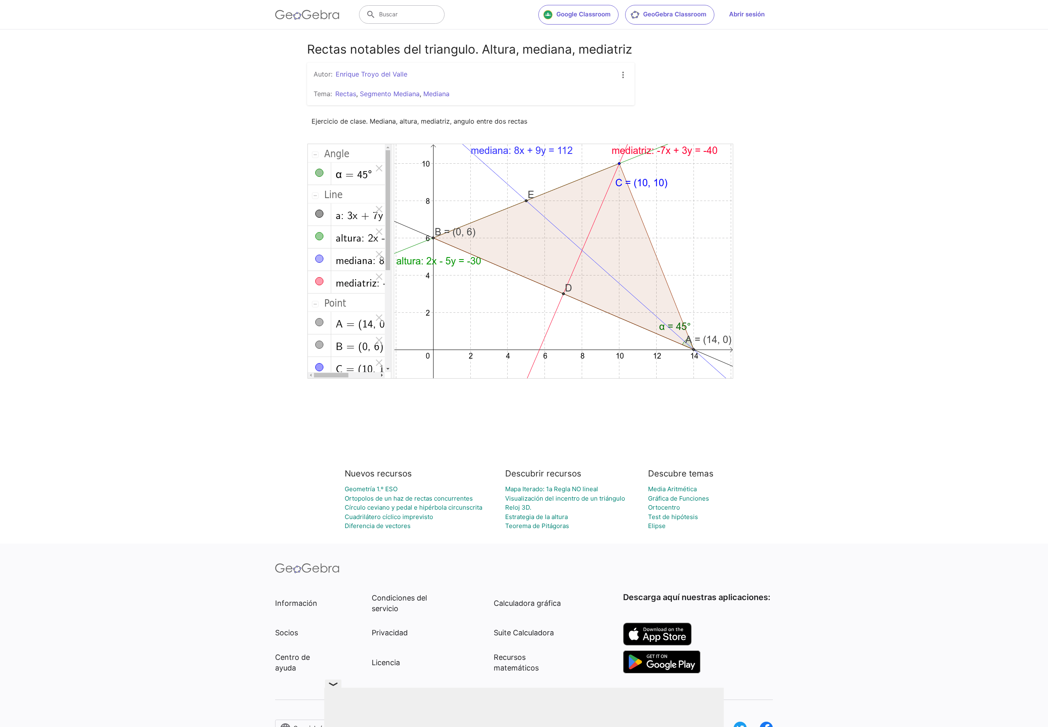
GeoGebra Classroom (674, 14)
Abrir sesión (747, 14)
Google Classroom (583, 14)
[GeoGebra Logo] (307, 15)
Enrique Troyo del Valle (371, 74)
